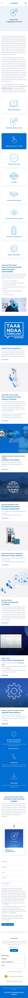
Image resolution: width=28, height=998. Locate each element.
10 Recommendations (13, 748)
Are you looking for (7, 962)
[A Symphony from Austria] (14, 972)
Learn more (5, 359)
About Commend (13, 947)
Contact (14, 950)
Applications (5, 955)
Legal (3, 965)
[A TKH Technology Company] (14, 976)
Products (4, 958)
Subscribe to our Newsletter (13, 981)
